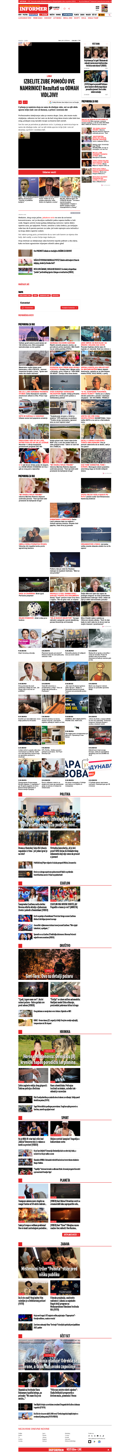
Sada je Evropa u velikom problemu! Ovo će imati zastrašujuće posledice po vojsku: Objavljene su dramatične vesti (32, 1227)
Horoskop (47, 18)
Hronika (58, 15)
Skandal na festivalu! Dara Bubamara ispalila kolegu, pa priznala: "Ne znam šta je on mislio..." (30, 1394)
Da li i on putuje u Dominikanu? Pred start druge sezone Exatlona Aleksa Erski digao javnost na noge (55, 918)
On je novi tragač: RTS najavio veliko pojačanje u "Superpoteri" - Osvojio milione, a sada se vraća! (55, 1317)
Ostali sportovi (56, 1135)
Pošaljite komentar (68, 308)
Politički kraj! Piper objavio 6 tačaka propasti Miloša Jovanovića (55, 863)
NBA (20, 1135)
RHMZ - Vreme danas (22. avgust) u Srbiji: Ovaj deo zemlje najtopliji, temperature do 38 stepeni (56, 1022)
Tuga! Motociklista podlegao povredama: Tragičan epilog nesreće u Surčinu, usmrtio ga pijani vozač (56, 1108)
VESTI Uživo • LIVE (74, 1449)
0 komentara (29, 308)
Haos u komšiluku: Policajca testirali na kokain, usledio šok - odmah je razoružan (63, 1088)
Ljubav (26, 40)
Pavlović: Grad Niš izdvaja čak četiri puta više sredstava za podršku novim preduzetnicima (49, 822)
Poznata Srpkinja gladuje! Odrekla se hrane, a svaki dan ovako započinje (49, 1364)
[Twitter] (92, 1436)
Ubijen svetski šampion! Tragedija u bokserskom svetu (64, 1140)
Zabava (82, 15)
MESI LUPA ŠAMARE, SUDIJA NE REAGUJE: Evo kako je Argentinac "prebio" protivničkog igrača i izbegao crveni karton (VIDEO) (55, 271)
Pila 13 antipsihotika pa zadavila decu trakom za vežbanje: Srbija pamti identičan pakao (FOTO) (57, 1099)
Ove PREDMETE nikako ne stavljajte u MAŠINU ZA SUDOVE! (53, 251)
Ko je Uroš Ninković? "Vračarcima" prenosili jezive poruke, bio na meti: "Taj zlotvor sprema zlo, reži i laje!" (64, 1)
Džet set (94, 15)
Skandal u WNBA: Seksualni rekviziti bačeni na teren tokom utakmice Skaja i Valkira (56, 1161)
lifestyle (56, 295)
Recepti (77, 18)
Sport (43, 1433)
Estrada (49, 1355)
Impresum (67, 1439)
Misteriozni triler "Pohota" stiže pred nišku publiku (49, 1272)
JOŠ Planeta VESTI (70, 1235)
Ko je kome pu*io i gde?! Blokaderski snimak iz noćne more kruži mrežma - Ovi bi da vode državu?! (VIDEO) (96, 63)
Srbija (49, 971)
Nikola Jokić (67, 18)
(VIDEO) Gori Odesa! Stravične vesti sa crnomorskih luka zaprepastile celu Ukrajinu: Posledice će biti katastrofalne (65, 1203)
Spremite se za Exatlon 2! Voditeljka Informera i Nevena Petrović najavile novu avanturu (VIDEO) (55, 936)
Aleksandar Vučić (24, 18)
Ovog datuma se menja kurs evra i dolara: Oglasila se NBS (52, 1011)
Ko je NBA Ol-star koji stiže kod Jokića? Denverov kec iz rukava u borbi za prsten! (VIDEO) (31, 1142)
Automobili (54, 996)
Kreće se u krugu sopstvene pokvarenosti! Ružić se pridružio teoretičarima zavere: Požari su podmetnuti (53, 873)
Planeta (76, 15)
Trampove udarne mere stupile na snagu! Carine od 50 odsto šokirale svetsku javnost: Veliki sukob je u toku (33, 1203)
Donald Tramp (93, 18)
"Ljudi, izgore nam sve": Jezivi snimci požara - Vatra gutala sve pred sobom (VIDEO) (31, 1002)
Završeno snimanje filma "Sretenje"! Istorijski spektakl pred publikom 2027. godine (57, 1326)
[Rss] (101, 1436)
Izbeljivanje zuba (25, 295)
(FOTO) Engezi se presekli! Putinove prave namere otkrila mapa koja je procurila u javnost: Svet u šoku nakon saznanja (96, 88)
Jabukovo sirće (45, 295)
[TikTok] (103, 1436)
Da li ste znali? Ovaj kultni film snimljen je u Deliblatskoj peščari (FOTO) (32, 1301)
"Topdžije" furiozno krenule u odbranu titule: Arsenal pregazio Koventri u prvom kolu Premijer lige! (57, 1170)
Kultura (49, 1263)
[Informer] (64, 8)
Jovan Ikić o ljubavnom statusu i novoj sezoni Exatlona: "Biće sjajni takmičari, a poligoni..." (55, 927)
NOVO (19, 15)
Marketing (67, 1433)
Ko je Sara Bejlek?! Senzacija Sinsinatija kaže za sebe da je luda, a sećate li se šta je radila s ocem (55, 1152)
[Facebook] (89, 1436)
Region (53, 1082)
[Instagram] (95, 1436)
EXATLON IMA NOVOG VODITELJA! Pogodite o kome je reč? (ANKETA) (64, 906)
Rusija (83, 18)
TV (19, 1437)
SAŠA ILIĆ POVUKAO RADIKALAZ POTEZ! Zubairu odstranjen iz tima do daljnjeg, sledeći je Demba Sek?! (56, 262)
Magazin (88, 15)
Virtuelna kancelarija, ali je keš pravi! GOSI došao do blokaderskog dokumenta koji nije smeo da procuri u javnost (65, 852)
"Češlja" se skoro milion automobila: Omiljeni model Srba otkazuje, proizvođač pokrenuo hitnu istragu (65, 1002)
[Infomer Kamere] (55, 8)
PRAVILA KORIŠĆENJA (70, 1441)
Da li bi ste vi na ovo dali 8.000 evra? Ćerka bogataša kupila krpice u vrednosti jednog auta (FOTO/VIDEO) (56, 1415)
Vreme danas (37, 18)
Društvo (52, 15)
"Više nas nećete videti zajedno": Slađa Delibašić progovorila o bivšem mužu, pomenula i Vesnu (63, 1393)
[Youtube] (98, 1436)
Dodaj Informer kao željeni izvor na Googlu (65, 102)
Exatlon (21, 900)
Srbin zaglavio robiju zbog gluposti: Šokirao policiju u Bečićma (32, 1087)
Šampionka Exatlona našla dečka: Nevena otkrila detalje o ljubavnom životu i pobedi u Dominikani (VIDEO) (33, 907)
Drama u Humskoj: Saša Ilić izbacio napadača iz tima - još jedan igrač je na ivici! (32, 851)
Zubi (35, 295)
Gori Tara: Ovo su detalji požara (49, 976)
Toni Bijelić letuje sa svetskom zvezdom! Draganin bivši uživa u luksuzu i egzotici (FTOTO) (57, 1406)
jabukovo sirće (48, 217)
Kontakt (67, 1437)
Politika (25, 15)
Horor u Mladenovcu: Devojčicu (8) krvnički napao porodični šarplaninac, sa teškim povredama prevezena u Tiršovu (49, 1059)
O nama (67, 1435)
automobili (57, 18)
